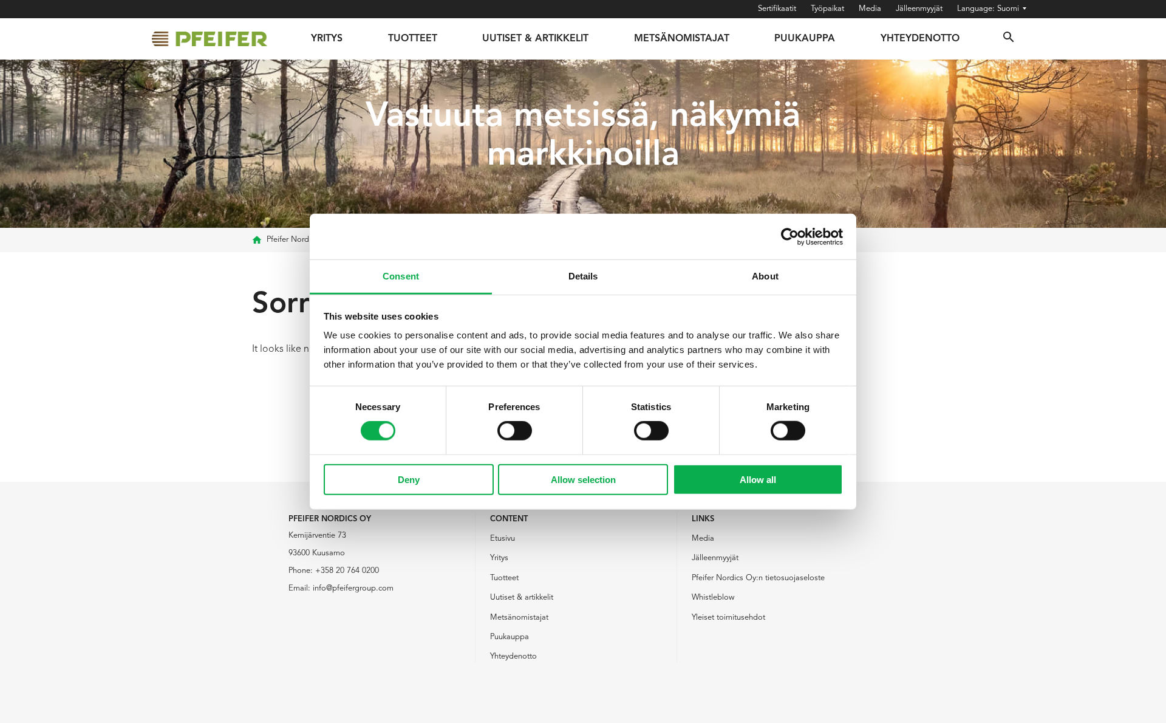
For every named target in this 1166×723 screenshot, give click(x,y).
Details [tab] (583, 276)
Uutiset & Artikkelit (535, 39)
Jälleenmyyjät (919, 9)
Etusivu (502, 539)
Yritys (327, 39)
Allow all (758, 480)
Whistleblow (713, 597)
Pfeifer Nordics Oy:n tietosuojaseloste (758, 578)
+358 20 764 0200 (347, 571)
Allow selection (583, 480)
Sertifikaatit (777, 9)
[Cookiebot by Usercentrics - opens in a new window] (790, 236)
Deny (409, 480)
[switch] (514, 430)
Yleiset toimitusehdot (728, 618)
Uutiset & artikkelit (521, 597)
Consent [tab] (401, 276)
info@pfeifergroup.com (353, 588)
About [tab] (765, 276)
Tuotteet (412, 39)
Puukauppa (804, 39)
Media (870, 9)
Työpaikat (827, 9)
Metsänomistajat (681, 39)
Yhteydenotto (920, 39)
